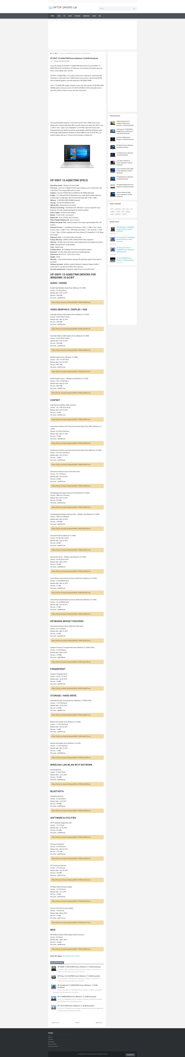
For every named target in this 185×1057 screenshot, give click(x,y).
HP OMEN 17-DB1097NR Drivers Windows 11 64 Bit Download (79, 967)
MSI (123, 211)
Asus (123, 209)
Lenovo (118, 211)
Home (77, 1022)
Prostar (128, 211)
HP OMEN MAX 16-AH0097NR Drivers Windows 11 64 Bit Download (125, 229)
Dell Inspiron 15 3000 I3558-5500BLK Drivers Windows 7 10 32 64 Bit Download (125, 131)
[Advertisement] (92, 35)
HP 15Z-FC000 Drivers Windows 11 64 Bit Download (76, 1006)
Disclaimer (51, 1042)
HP (51, 61)
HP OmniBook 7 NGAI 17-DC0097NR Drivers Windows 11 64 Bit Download (126, 250)
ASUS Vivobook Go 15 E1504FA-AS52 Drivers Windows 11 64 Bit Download (125, 123)
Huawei (112, 211)
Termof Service (53, 1046)
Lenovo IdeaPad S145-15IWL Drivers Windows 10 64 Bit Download (125, 171)
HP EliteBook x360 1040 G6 (71, 956)
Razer (112, 214)
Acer (112, 209)
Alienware (118, 209)
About (50, 1037)
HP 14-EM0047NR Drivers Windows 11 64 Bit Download (77, 996)
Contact (50, 1039)
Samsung (118, 214)
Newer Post (55, 1022)
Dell (128, 209)
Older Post (99, 1022)
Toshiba (124, 214)
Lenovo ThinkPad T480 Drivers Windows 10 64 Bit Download (124, 194)
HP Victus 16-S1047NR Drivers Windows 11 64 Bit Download (79, 976)
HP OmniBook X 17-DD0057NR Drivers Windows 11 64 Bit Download (125, 239)
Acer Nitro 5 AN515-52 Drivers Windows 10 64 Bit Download (124, 163)
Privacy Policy (52, 1044)
